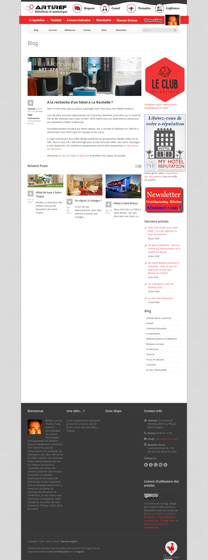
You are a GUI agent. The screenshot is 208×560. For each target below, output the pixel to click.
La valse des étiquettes (160, 298)
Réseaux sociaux (155, 344)
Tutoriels (151, 364)
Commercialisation (156, 328)
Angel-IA (80, 551)
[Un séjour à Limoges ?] (84, 185)
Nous (104, 30)
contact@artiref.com (166, 438)
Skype (160, 465)
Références (70, 30)
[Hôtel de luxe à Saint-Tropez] (45, 180)
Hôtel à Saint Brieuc (126, 203)
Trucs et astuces (155, 359)
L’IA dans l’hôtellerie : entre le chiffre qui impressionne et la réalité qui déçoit (164, 249)
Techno (150, 354)
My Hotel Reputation (60, 551)
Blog (36, 30)
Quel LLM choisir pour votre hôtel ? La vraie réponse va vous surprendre (163, 231)
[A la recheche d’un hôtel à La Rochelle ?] (84, 76)
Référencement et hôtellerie (161, 338)
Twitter (146, 465)
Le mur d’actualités (156, 369)
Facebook (151, 465)
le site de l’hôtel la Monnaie (74, 155)
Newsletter (121, 30)
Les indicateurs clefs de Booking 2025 (161, 285)
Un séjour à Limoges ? (88, 200)
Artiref (149, 323)
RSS (165, 465)
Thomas (39, 111)
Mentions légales (69, 541)
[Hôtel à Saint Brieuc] (123, 186)
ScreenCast (152, 349)
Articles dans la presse (158, 318)
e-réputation (153, 333)
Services (53, 30)
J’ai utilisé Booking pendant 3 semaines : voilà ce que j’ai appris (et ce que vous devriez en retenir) (163, 268)
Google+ (156, 465)
